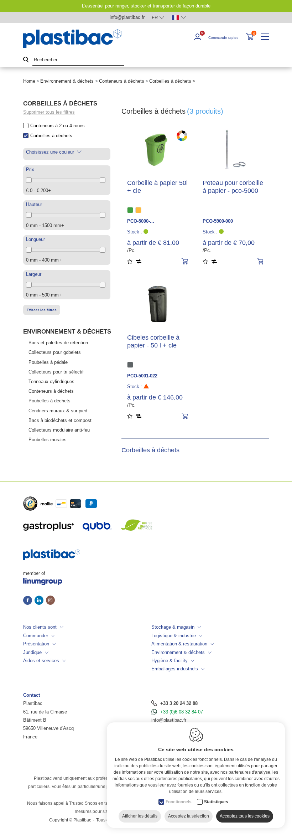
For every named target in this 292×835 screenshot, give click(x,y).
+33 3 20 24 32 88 (179, 703)
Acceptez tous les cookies (245, 816)
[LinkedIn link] (40, 601)
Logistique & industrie (173, 635)
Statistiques (216, 801)
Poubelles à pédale (48, 362)
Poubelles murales (47, 439)
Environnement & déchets (67, 81)
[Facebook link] (29, 601)
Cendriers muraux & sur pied (57, 410)
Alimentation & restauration (179, 643)
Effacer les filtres (42, 310)
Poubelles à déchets (49, 400)
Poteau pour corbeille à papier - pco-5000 (233, 186)
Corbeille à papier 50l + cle (157, 186)
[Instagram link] (50, 601)
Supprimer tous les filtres (49, 112)
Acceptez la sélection (188, 816)
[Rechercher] (26, 60)
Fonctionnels (179, 801)
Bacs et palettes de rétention (58, 342)
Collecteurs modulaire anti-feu (59, 430)
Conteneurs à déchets (121, 81)
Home (29, 81)
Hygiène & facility (169, 660)
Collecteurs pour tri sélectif (56, 372)
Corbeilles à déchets (51, 135)
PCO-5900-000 (218, 221)
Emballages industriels (174, 668)
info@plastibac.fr (168, 720)
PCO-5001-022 (142, 375)
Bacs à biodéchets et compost (60, 420)
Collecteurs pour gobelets (54, 352)
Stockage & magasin (172, 627)
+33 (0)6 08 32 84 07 (181, 712)
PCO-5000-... (140, 221)
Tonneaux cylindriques (51, 381)
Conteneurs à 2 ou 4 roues (57, 125)
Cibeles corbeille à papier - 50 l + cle (153, 341)
